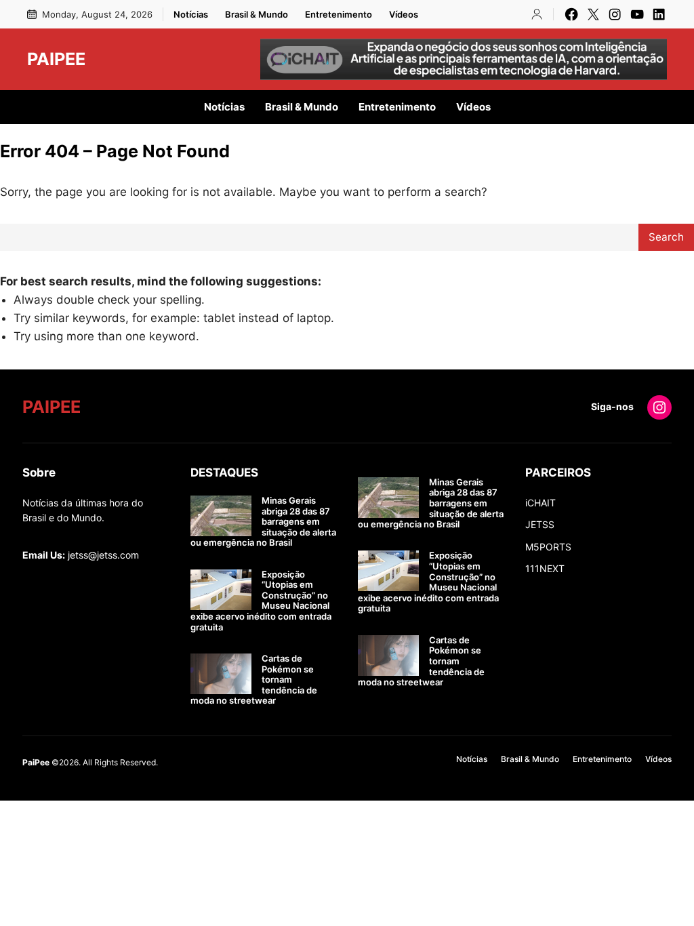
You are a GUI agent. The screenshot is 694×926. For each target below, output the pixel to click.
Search (666, 236)
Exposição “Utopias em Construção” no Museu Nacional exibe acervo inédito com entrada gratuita (260, 600)
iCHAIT (540, 502)
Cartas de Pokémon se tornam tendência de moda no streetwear (253, 679)
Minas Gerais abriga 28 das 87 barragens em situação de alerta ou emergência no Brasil (263, 522)
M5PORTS (548, 546)
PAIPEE (56, 59)
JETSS (539, 524)
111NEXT (545, 568)
